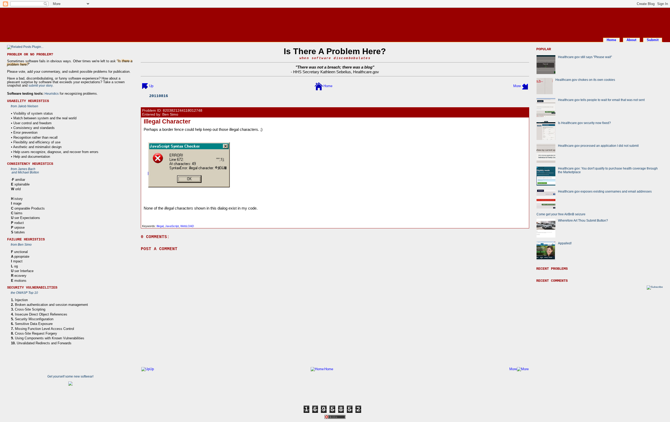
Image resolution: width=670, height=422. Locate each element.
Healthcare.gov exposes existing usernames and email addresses (605, 191)
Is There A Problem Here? (335, 51)
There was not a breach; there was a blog (334, 67)
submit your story (41, 85)
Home (611, 40)
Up (151, 86)
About (631, 40)
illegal (160, 226)
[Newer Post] (145, 86)
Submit (652, 40)
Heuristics (51, 93)
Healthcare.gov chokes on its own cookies (585, 79)
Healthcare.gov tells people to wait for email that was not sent (601, 100)
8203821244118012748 (182, 110)
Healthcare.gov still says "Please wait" (585, 57)
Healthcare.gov (366, 72)
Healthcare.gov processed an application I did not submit (598, 145)
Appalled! (565, 243)
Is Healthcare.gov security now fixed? (584, 123)
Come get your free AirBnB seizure (561, 214)
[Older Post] (525, 86)
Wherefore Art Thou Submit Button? (583, 220)
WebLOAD (187, 226)
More (517, 86)
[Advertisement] (335, 21)
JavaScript (172, 226)
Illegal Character (167, 121)
